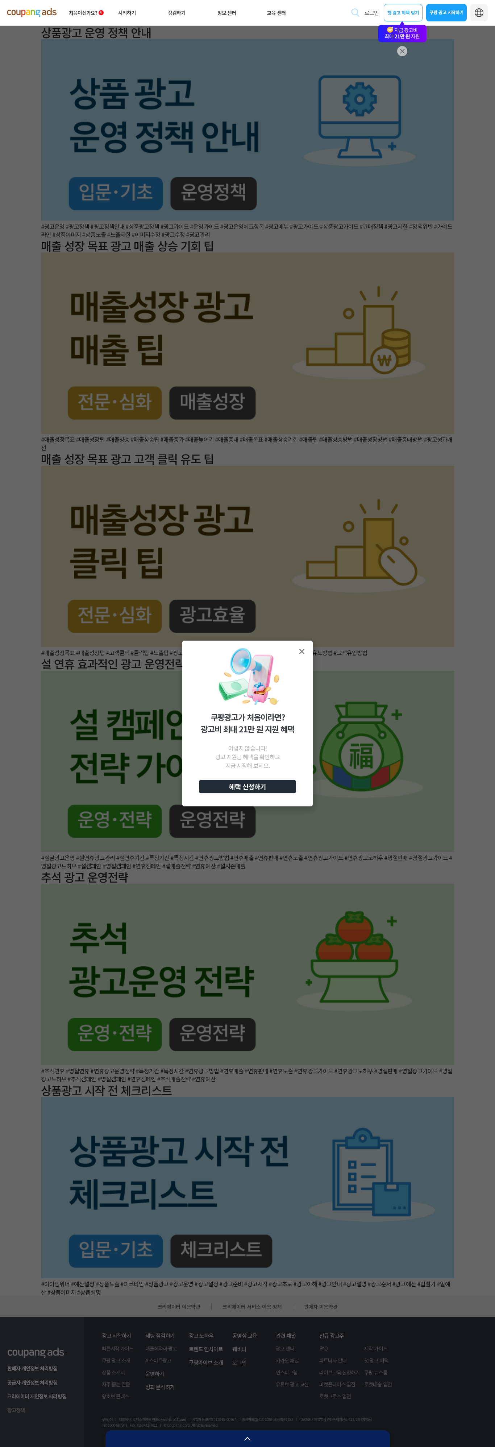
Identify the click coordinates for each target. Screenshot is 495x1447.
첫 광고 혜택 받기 (403, 12)
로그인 (372, 12)
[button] (301, 651)
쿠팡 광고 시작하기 (446, 12)
